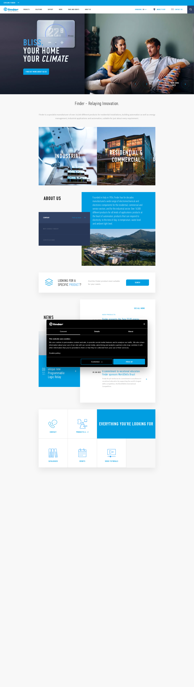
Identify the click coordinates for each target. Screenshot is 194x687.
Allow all (129, 362)
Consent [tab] (63, 331)
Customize (95, 362)
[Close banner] (144, 324)
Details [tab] (97, 331)
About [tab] (130, 331)
